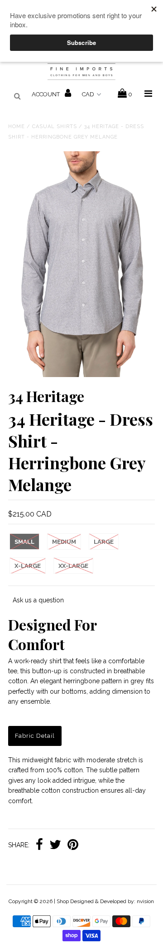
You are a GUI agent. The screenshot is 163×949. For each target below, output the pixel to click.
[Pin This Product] (72, 845)
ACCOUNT (46, 94)
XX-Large (73, 565)
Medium (64, 541)
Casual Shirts (54, 126)
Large (104, 541)
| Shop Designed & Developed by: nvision (104, 901)
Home (16, 126)
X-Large (27, 565)
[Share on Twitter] (55, 845)
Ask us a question (38, 600)
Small (24, 541)
